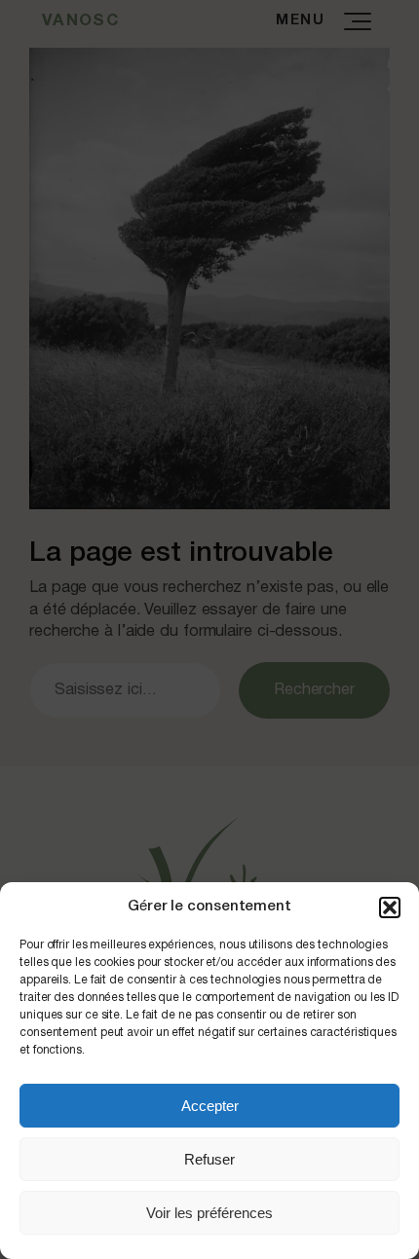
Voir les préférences (209, 1212)
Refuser (209, 1159)
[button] (390, 907)
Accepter (210, 1105)
